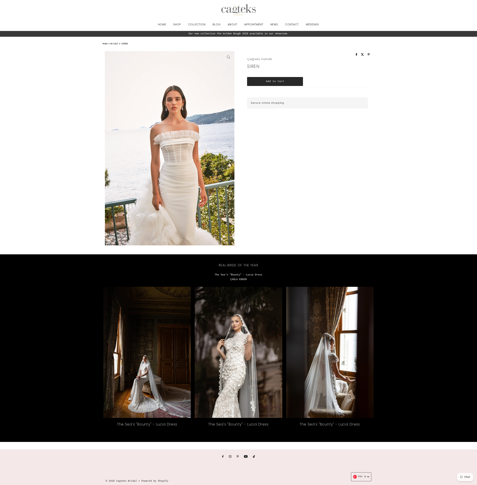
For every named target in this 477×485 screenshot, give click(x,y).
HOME (162, 24)
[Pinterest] (238, 457)
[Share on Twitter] (363, 55)
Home (105, 44)
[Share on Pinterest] (369, 55)
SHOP (177, 24)
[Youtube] (246, 457)
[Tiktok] (254, 457)
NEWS (274, 24)
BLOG (217, 24)
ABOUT (232, 24)
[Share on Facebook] (357, 55)
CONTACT (292, 24)
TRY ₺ (362, 476)
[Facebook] (223, 457)
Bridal (114, 44)
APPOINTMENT (253, 24)
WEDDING (312, 24)
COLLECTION (197, 24)
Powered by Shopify (154, 481)
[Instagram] (230, 457)
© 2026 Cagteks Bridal (121, 481)
